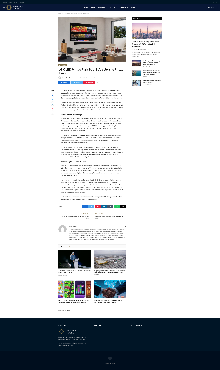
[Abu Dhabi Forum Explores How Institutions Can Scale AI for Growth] (74, 259)
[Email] (52, 112)
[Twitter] (52, 99)
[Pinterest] (52, 108)
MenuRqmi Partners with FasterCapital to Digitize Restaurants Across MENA (108, 301)
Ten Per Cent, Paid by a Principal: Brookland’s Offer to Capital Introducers (145, 44)
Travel (133, 7)
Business (101, 7)
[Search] (216, 2)
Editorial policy (13, 2)
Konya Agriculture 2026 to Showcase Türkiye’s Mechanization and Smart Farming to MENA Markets (109, 272)
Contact (22, 2)
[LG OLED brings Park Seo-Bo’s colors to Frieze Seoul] (92, 39)
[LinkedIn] (52, 104)
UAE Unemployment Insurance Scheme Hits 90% (152, 81)
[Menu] (4, 8)
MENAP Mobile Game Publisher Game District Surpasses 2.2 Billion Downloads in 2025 (73, 301)
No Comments (88, 77)
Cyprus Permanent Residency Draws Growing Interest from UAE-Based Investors (151, 72)
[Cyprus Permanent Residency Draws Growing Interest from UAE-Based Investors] (136, 73)
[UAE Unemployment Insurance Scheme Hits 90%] (136, 83)
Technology (112, 7)
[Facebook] (52, 95)
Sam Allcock (67, 77)
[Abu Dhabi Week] (14, 7)
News (93, 7)
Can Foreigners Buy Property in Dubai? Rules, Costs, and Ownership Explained (152, 62)
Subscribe (212, 7)
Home (86, 7)
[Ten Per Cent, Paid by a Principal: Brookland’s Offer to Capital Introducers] (147, 31)
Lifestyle (124, 7)
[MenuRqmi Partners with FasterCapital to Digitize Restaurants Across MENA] (110, 289)
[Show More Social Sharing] (97, 82)
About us (5, 2)
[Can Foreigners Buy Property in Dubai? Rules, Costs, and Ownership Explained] (136, 63)
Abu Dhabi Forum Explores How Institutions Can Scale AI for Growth (74, 271)
